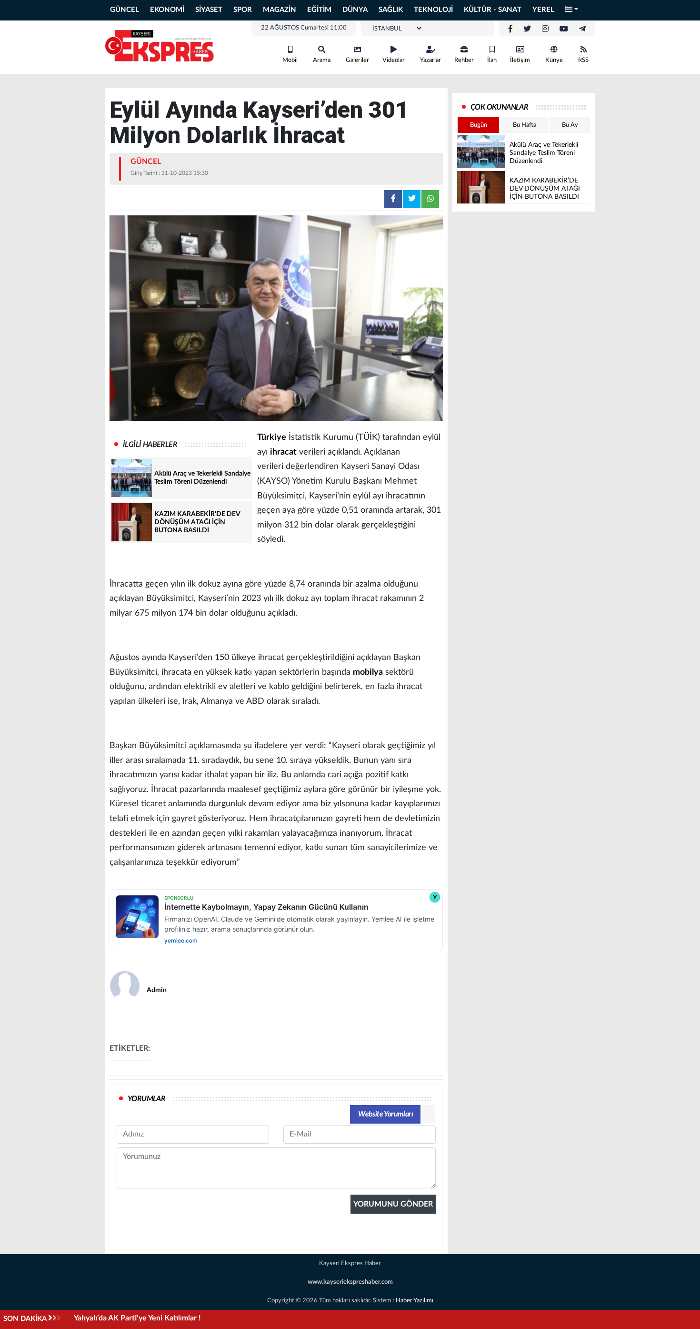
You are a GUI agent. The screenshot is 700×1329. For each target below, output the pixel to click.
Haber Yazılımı (414, 1301)
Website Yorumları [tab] (385, 1114)
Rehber (464, 60)
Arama (321, 60)
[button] (572, 10)
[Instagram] (545, 29)
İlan (492, 60)
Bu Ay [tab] (570, 125)
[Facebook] (510, 29)
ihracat (283, 452)
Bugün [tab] (478, 125)
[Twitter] (527, 29)
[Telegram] (582, 29)
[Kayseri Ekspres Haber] (159, 47)
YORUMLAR (146, 1099)
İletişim (520, 60)
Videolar (393, 60)
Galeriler (357, 60)
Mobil (290, 60)
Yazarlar (430, 60)
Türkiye (271, 437)
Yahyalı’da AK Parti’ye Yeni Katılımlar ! (137, 1318)
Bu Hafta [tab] (524, 125)
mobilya (368, 672)
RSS (583, 60)
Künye (554, 60)
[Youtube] (564, 29)
